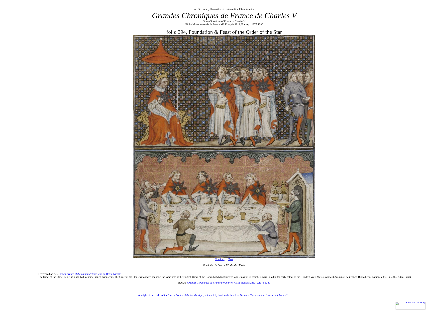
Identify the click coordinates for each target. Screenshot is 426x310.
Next (230, 259)
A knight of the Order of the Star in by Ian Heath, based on (213, 295)
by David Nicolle (89, 274)
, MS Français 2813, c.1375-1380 (228, 282)
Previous (219, 259)
